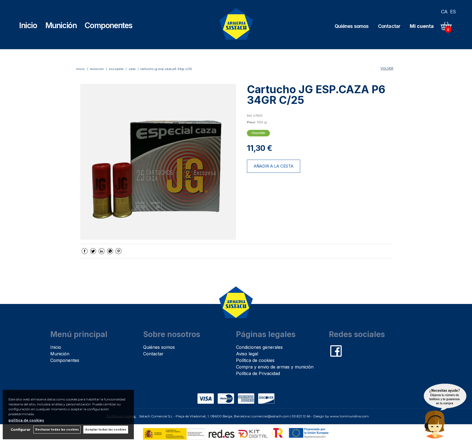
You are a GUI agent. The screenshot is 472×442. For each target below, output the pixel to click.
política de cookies (26, 420)
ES (453, 11)
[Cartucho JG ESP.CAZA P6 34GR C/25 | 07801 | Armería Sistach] (158, 162)
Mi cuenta (422, 26)
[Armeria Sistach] (236, 41)
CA (444, 11)
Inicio (28, 25)
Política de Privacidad (258, 373)
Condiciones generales (259, 347)
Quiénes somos (351, 26)
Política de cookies (255, 360)
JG (249, 109)
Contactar (389, 26)
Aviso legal (247, 353)
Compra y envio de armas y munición (275, 367)
